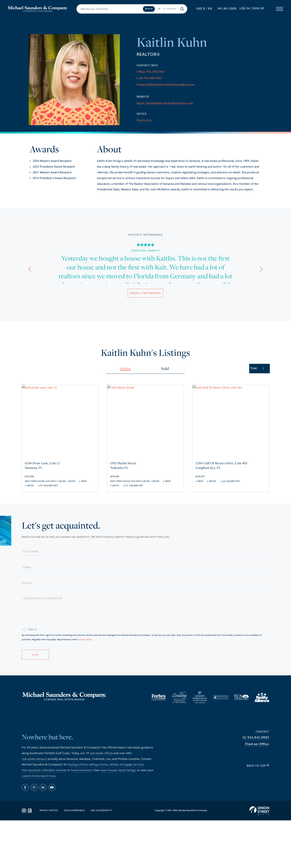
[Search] (182, 8)
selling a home (98, 764)
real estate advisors (34, 759)
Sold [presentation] (165, 368)
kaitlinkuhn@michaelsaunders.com (170, 84)
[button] (30, 270)
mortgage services (132, 764)
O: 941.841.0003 (256, 737)
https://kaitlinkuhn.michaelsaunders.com (165, 103)
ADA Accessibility (101, 810)
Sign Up (258, 8)
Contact (262, 731)
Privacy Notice (49, 810)
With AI (149, 9)
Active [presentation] (125, 368)
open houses (108, 770)
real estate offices (101, 753)
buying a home (77, 764)
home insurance (81, 770)
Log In (244, 8)
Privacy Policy (85, 639)
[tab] (125, 369)
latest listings (126, 770)
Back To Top (257, 765)
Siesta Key (144, 120)
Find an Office (257, 744)
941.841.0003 (227, 8)
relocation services (54, 770)
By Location (170, 9)
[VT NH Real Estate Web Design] (259, 810)
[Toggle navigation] (279, 9)
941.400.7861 (153, 78)
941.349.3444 (155, 71)
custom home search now (38, 776)
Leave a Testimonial (145, 293)
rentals (113, 764)
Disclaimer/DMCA (74, 810)
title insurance (31, 770)
